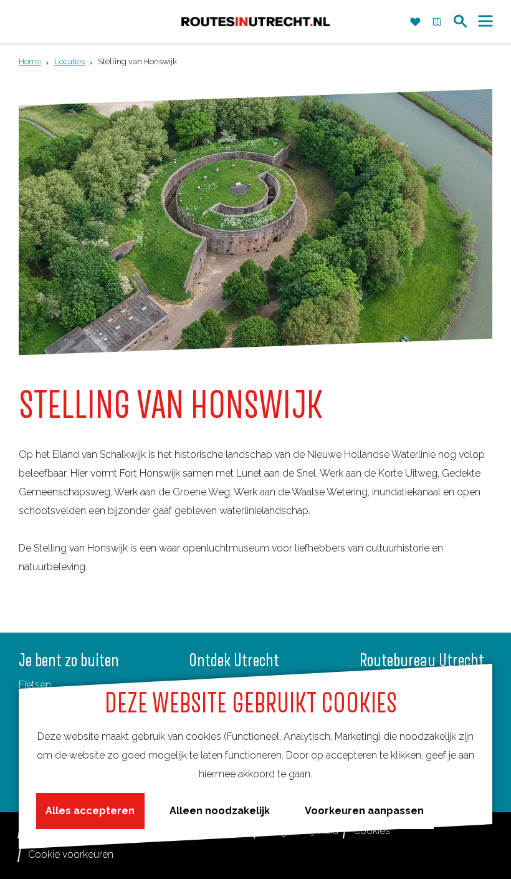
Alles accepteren (90, 811)
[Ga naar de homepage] (255, 21)
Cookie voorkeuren (70, 854)
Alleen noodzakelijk (220, 811)
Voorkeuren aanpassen (364, 811)
